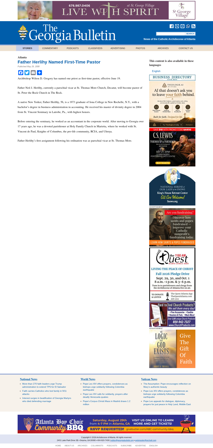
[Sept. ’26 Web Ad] (172, 204)
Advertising (118, 48)
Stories (27, 48)
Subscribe (126, 446)
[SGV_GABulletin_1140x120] (106, 18)
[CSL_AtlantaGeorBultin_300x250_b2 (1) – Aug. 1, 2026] (172, 165)
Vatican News (149, 379)
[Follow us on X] (177, 26)
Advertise (140, 446)
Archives (163, 48)
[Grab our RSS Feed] (193, 26)
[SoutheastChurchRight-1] (172, 326)
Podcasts (73, 48)
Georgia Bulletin (67, 33)
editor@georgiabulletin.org (122, 440)
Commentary (50, 48)
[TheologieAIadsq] (172, 126)
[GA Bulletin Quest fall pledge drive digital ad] (172, 300)
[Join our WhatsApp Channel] (188, 26)
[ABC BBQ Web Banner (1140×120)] (106, 433)
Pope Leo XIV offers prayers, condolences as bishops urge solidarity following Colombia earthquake (105, 387)
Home (58, 446)
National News (28, 379)
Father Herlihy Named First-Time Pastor (59, 62)
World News (88, 379)
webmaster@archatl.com (145, 440)
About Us (69, 446)
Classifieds (95, 48)
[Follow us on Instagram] (182, 26)
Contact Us (186, 48)
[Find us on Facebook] (172, 26)
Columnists (97, 446)
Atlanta (22, 57)
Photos (140, 48)
